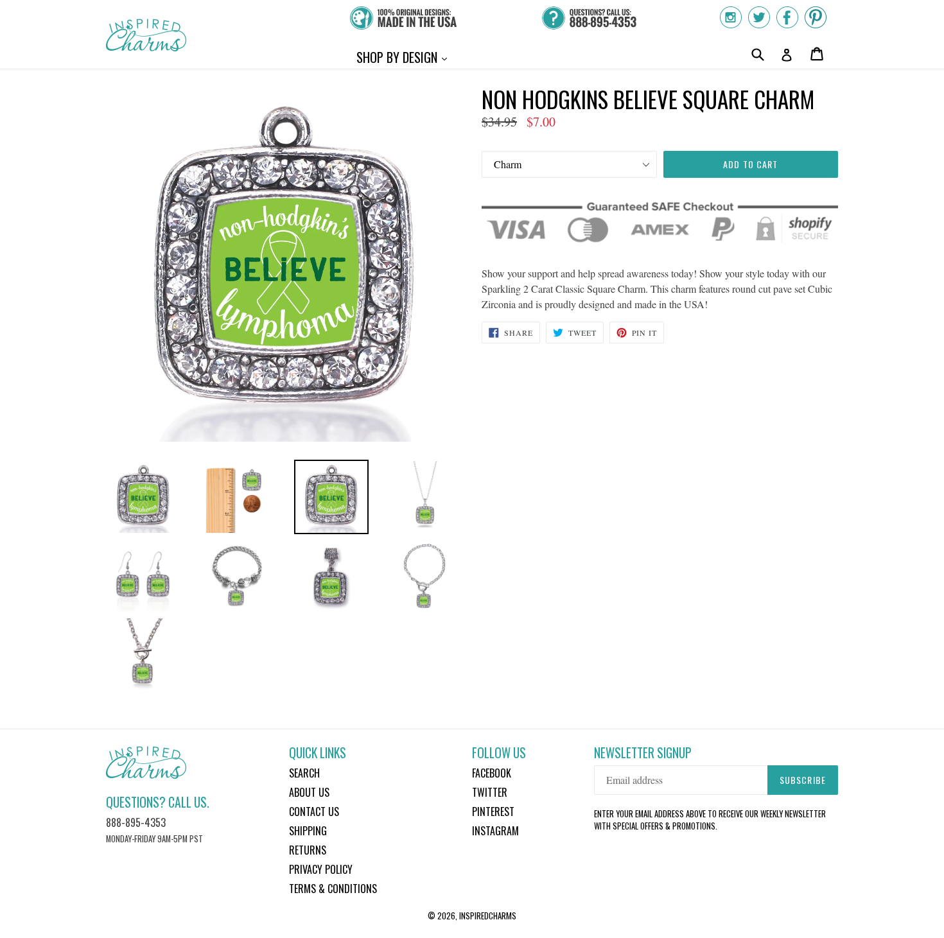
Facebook (491, 773)
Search (304, 773)
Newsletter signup (643, 752)
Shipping (308, 830)
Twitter (489, 792)
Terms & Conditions (333, 888)
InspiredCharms (487, 915)
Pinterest (493, 811)
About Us (309, 792)
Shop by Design (404, 57)
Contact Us (314, 811)
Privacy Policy (321, 869)
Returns (307, 850)
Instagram (495, 830)
